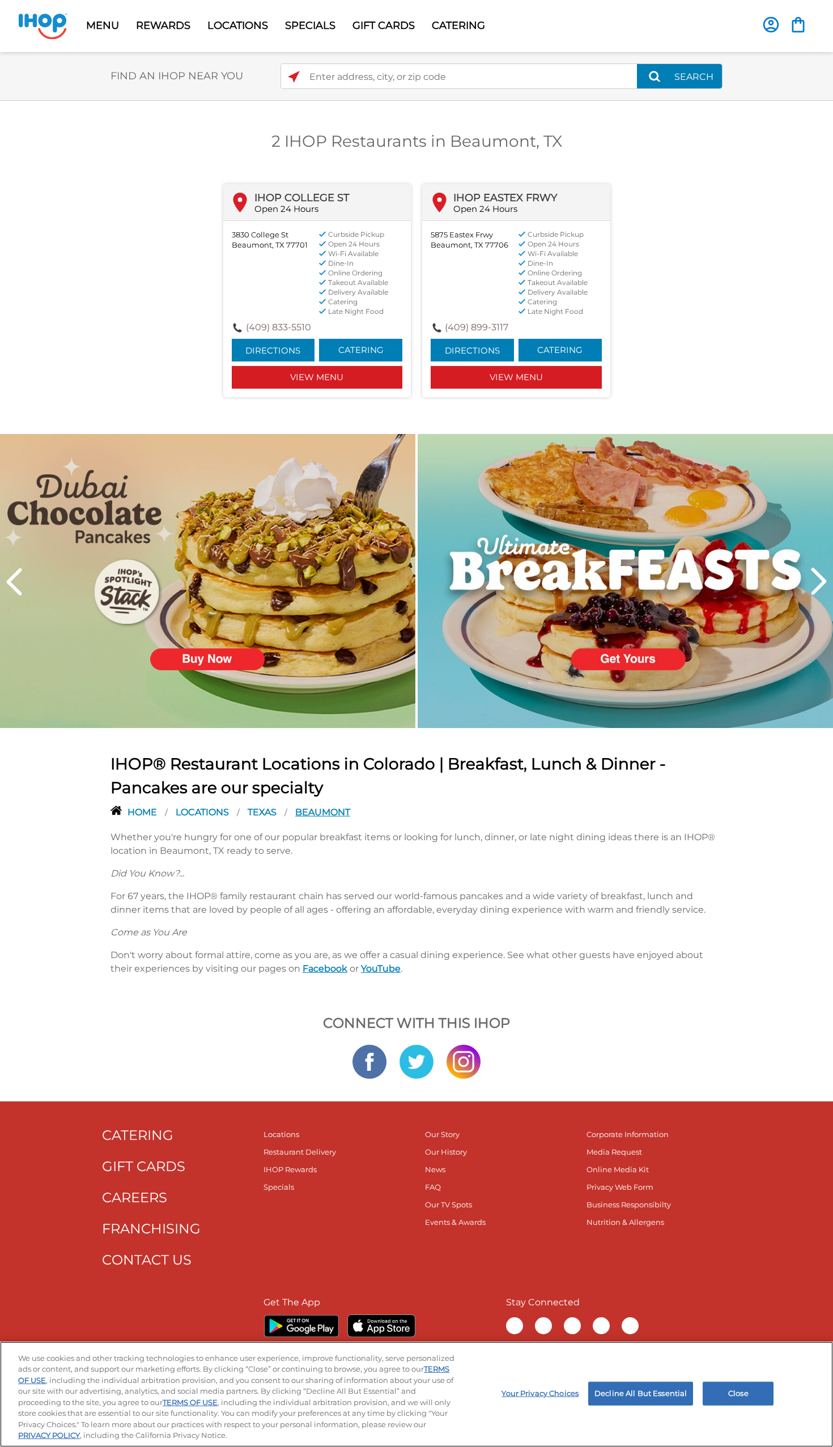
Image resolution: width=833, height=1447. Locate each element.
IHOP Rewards (290, 1169)
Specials (279, 1186)
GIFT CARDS (383, 25)
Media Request (614, 1151)
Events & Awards (455, 1222)
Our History (446, 1151)
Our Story (442, 1134)
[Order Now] (798, 24)
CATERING (458, 25)
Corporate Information (627, 1134)
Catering (361, 349)
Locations (203, 812)
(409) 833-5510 (278, 327)
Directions (272, 350)
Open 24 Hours (286, 208)
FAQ (433, 1186)
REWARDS (163, 25)
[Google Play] (301, 1325)
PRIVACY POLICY (49, 1435)
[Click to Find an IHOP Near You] (294, 77)
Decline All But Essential (640, 1393)
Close (738, 1393)
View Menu (316, 377)
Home (143, 812)
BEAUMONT (322, 812)
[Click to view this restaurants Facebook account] (369, 1060)
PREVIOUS (14, 581)
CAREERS (134, 1197)
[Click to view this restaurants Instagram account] (464, 1060)
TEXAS (263, 812)
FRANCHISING (151, 1228)
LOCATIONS (237, 25)
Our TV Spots (448, 1204)
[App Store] (381, 1325)
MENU (102, 25)
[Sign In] (771, 24)
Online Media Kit (617, 1169)
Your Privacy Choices (540, 1393)
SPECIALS (310, 25)
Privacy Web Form (619, 1186)
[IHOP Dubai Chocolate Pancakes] (207, 580)
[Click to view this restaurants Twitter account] (417, 1060)
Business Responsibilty (628, 1204)
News (435, 1169)
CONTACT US (147, 1260)
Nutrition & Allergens (625, 1222)
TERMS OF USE (190, 1402)
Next (819, 581)
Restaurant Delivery (300, 1151)
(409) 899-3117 (476, 327)
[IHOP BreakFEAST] (625, 580)
